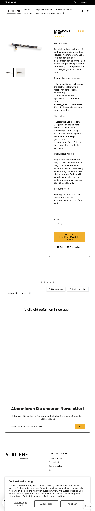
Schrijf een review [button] (79, 289)
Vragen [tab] (25, 293)
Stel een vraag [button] (57, 289)
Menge (58, 220)
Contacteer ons (55, 458)
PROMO (28, 10)
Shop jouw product (43, 10)
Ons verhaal (54, 462)
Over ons (28, 13)
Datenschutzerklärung (55, 496)
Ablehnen (72, 504)
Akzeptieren (46, 504)
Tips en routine (63, 10)
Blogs (51, 470)
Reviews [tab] (11, 293)
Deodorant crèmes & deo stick (50, 13)
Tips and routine (55, 466)
